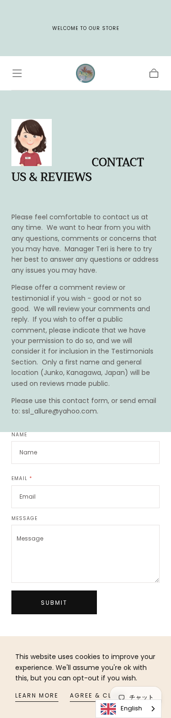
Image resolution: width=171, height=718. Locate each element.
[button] (17, 73)
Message (24, 518)
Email (21, 479)
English (131, 708)
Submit (54, 603)
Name (19, 435)
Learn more (36, 695)
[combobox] (128, 708)
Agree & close (97, 695)
